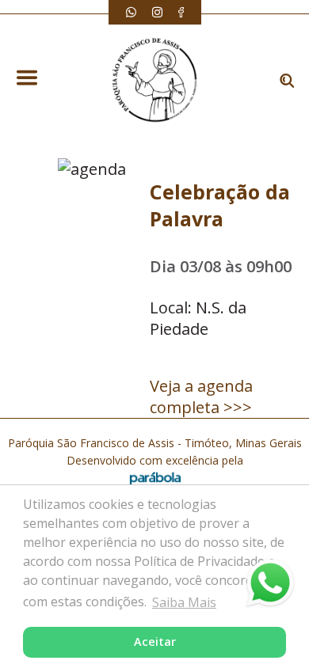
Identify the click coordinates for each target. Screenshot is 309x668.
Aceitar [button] (155, 641)
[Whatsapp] (131, 12)
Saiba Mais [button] (184, 602)
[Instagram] (157, 12)
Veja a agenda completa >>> (201, 396)
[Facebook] (181, 12)
